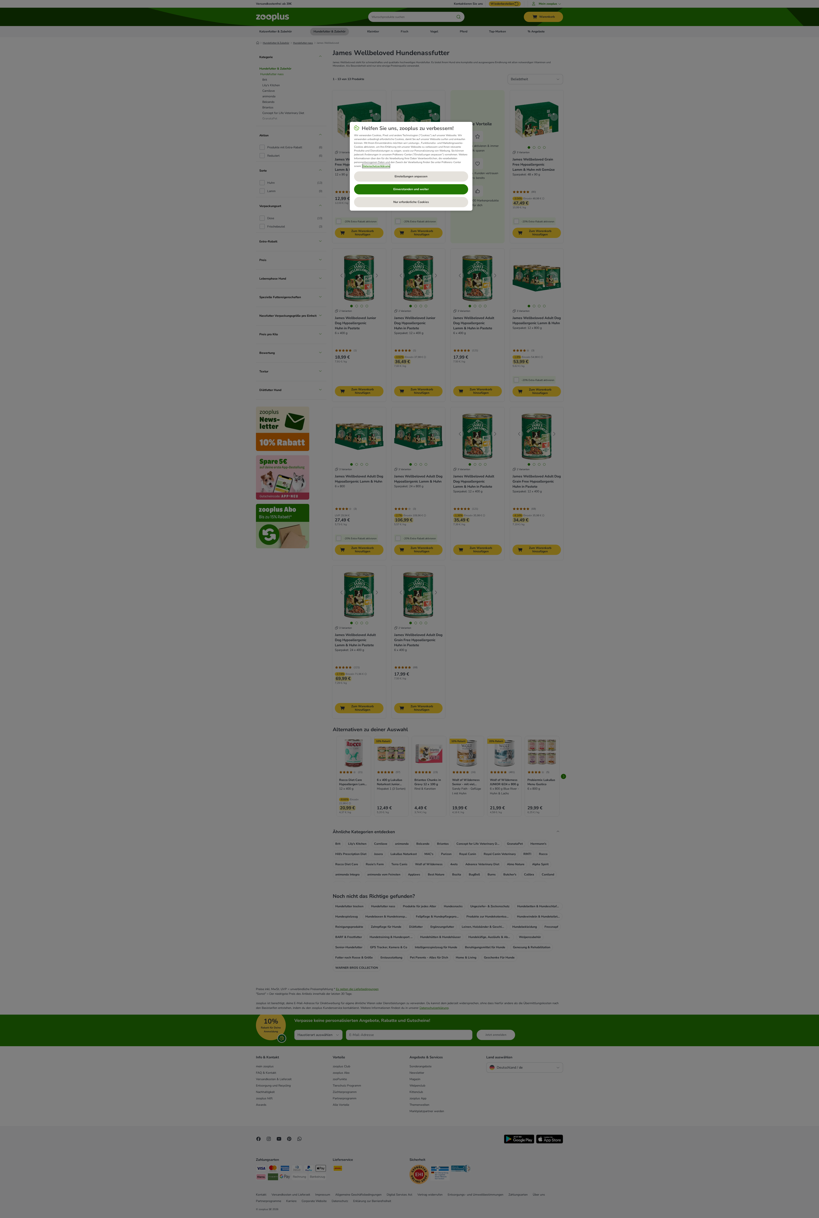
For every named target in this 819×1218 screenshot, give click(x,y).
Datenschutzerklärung (376, 166)
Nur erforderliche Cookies (411, 202)
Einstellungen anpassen (411, 176)
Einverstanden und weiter (411, 189)
